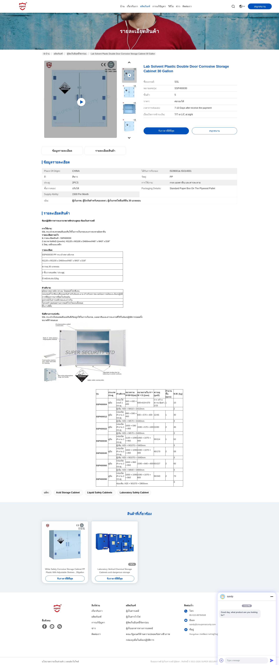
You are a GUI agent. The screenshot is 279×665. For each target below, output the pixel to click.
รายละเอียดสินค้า (105, 150)
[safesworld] (59, 626)
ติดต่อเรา (187, 6)
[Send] (271, 660)
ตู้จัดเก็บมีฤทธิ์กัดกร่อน (76, 54)
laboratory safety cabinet (134, 492)
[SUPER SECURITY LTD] (23, 6)
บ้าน (122, 6)
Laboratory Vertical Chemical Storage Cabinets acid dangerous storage (115, 570)
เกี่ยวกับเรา (132, 6)
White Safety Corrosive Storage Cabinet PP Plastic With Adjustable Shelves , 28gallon (65, 570)
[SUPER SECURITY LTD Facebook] (44, 626)
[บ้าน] (58, 612)
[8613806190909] (52, 626)
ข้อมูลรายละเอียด (62, 150)
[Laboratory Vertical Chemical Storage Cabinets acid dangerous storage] (114, 544)
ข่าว (178, 6)
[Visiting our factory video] (80, 99)
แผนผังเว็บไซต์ (72, 661)
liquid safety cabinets (99, 492)
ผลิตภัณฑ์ (145, 6)
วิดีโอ (171, 6)
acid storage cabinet (68, 492)
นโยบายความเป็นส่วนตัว (53, 661)
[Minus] (271, 596)
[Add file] (221, 660)
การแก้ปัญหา (159, 6)
